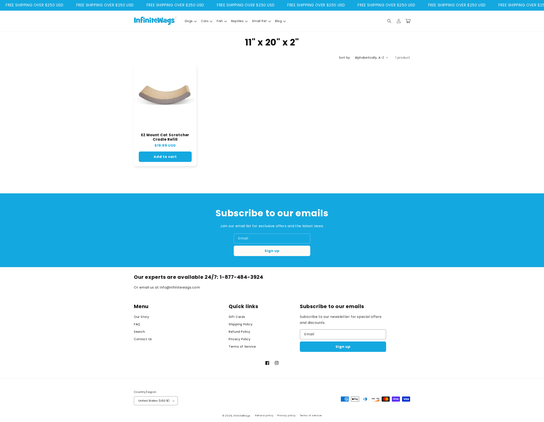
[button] (190, 21)
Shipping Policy (240, 324)
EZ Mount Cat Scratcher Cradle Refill (165, 137)
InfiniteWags (242, 415)
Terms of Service (242, 346)
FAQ (137, 324)
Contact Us (143, 339)
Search (139, 332)
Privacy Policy (239, 339)
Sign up (272, 250)
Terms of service (311, 415)
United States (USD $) (153, 401)
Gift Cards (237, 317)
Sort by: (345, 57)
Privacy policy (286, 415)
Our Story (141, 317)
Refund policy (264, 415)
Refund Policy (239, 332)
